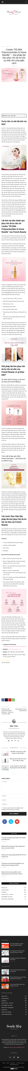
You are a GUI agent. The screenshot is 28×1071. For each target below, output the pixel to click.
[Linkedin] (9, 741)
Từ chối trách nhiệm (20, 1063)
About (3, 1063)
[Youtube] (18, 1057)
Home (2, 46)
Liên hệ (7, 1063)
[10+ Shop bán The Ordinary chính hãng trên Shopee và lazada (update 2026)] (5, 953)
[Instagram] (14, 1057)
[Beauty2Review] (14, 11)
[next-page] (15, 773)
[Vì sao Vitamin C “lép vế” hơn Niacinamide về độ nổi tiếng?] (5, 767)
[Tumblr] (18, 741)
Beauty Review (9, 46)
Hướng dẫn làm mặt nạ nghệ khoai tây (21, 709)
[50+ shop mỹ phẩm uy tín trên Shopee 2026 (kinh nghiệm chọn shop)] (5, 945)
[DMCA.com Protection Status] (14, 1069)
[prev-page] (13, 773)
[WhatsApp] (13, 699)
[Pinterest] (9, 699)
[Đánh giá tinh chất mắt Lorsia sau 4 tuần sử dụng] (5, 760)
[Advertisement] (14, 30)
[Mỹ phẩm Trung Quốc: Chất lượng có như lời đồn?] (5, 753)
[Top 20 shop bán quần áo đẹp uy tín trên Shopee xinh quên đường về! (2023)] (5, 972)
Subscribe (17, 819)
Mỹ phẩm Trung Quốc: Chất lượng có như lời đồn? (18, 959)
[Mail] (12, 741)
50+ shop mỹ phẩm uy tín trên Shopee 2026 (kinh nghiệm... (16, 944)
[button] (2, 2)
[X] (6, 699)
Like (4, 819)
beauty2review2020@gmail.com (17, 1047)
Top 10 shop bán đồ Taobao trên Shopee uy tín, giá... (17, 985)
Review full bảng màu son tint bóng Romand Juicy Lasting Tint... (18, 978)
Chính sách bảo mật (14, 1064)
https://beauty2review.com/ (14, 728)
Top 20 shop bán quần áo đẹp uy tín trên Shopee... (18, 970)
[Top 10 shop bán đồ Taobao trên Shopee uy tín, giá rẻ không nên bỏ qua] (5, 986)
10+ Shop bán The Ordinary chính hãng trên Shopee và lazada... (17, 951)
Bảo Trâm (14, 726)
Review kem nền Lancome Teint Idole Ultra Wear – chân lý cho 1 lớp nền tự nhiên (7, 711)
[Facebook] (2, 699)
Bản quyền (12, 1063)
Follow (11, 819)
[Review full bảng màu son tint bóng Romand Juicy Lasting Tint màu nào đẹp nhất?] (5, 979)
